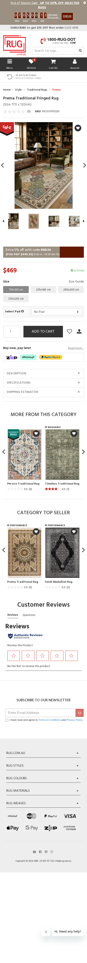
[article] (24, 460)
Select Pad (13, 312)
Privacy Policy (74, 720)
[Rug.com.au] (14, 44)
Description (16, 373)
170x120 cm (16, 289)
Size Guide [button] (76, 282)
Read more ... (76, 348)
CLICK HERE (44, 27)
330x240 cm (16, 298)
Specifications (19, 382)
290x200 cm (71, 289)
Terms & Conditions (49, 720)
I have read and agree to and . (46, 720)
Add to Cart (43, 332)
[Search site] (80, 51)
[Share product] (79, 331)
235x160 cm (43, 289)
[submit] (79, 713)
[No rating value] (15, 111)
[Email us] (34, 851)
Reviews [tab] (12, 615)
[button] (14, 656)
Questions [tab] (29, 615)
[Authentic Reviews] (25, 636)
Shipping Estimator (22, 392)
